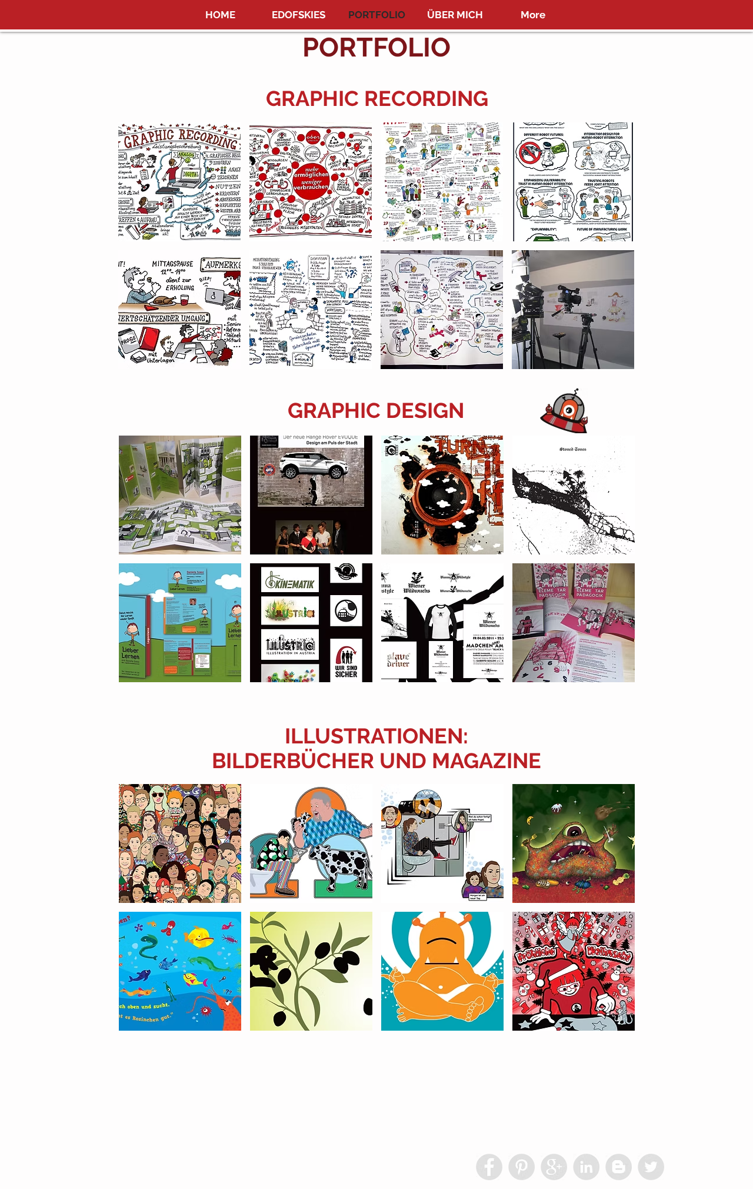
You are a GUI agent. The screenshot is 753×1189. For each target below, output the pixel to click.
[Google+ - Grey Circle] (554, 1167)
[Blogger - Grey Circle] (618, 1167)
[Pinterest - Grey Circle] (521, 1167)
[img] (180, 843)
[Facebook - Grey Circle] (489, 1167)
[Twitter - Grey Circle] (651, 1167)
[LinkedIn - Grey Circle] (586, 1167)
